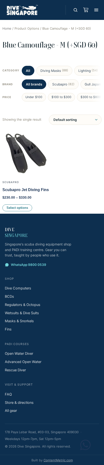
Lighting (88, 70)
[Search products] (75, 10)
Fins (8, 329)
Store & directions (19, 402)
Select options (17, 208)
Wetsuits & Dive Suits (22, 313)
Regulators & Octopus (22, 305)
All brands (34, 84)
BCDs (9, 296)
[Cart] (85, 10)
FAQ (8, 394)
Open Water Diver (19, 353)
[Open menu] (96, 10)
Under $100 (33, 97)
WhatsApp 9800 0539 (28, 265)
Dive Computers (18, 288)
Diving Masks (54, 70)
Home (6, 28)
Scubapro (63, 84)
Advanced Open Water (23, 362)
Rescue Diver (15, 370)
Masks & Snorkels (19, 321)
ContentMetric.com (58, 460)
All (28, 71)
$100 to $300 (61, 97)
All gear (11, 410)
